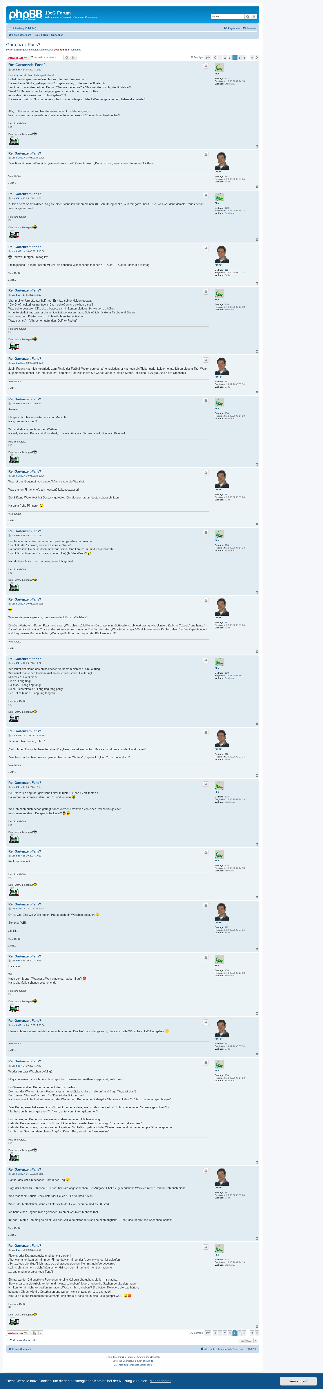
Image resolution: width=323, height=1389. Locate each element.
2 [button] (225, 57)
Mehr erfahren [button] (160, 1381)
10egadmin (60, 49)
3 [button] (229, 57)
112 (227, 176)
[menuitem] (32, 28)
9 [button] (252, 57)
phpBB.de (148, 1361)
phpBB (121, 1357)
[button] (208, 57)
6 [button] (244, 57)
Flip (217, 73)
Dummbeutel (46, 49)
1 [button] (220, 57)
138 (227, 78)
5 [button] (239, 57)
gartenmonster (30, 49)
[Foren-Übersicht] (26, 14)
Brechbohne (74, 49)
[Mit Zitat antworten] (206, 65)
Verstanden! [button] (298, 1381)
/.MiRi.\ (218, 171)
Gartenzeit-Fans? (23, 44)
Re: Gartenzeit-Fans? (26, 65)
